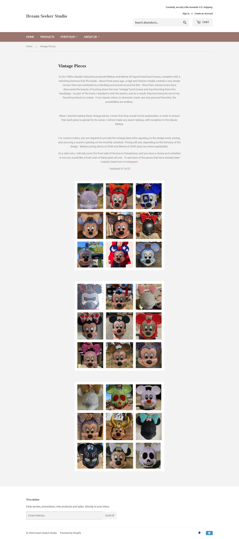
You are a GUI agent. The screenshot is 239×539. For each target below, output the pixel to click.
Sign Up (109, 515)
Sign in (186, 13)
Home (30, 36)
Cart (205, 22)
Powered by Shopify (70, 533)
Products (47, 36)
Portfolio (68, 36)
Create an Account (204, 13)
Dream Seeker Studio (46, 15)
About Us (90, 36)
